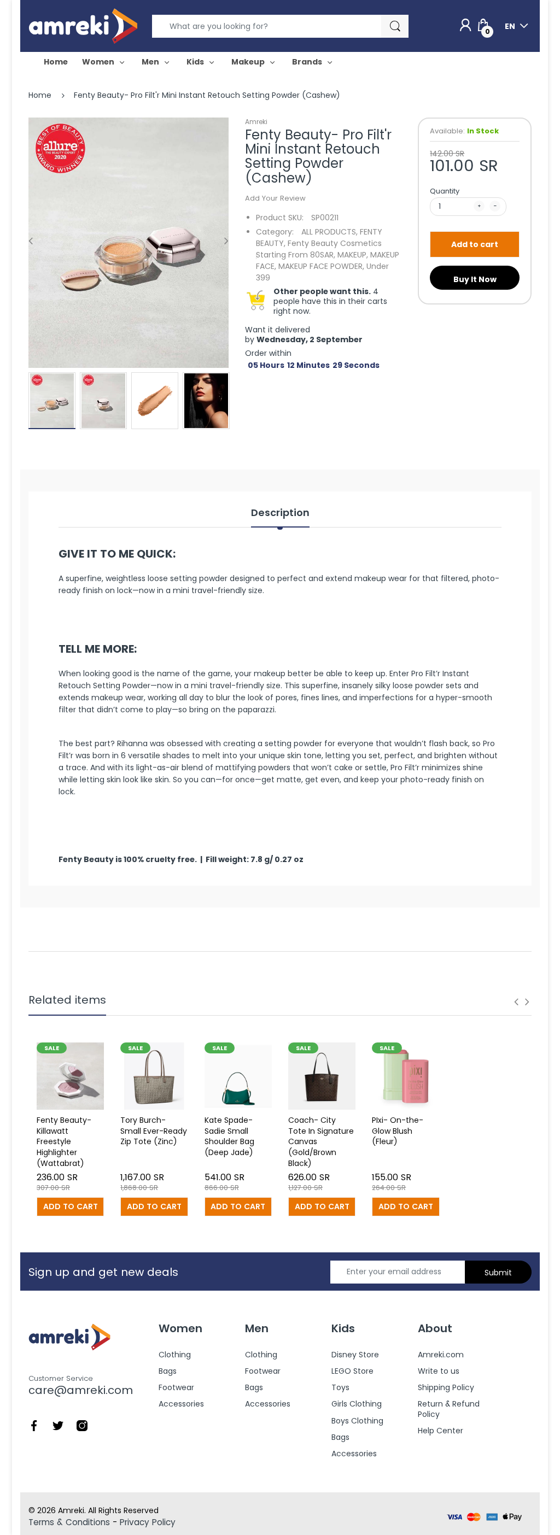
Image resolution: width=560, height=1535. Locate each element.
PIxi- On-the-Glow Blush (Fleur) (397, 1131)
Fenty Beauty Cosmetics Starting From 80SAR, (319, 249)
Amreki (256, 121)
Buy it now (475, 279)
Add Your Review (275, 198)
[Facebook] (33, 1424)
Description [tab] (280, 512)
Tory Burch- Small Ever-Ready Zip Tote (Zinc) (153, 1131)
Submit (498, 1272)
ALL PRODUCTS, (329, 231)
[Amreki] (83, 25)
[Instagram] (82, 1424)
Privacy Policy (148, 1522)
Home (39, 95)
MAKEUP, (352, 254)
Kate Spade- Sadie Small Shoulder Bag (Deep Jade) (229, 1136)
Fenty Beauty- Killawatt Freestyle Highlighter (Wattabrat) (64, 1141)
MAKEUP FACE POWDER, (321, 266)
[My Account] (465, 26)
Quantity (444, 191)
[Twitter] (57, 1424)
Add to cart (474, 244)
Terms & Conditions (69, 1522)
